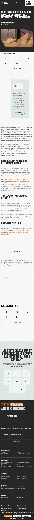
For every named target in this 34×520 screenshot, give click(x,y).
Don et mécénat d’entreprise (24, 475)
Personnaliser (26, 516)
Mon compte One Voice (7, 506)
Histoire (19, 452)
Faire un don (4, 475)
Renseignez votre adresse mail (12, 434)
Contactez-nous (21, 508)
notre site (9, 232)
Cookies (3, 510)
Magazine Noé (21, 488)
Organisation (4, 453)
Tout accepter (8, 516)
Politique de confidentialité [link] (17, 518)
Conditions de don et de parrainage (23, 506)
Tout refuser (17, 516)
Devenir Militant (5, 476)
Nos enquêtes (20, 487)
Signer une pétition (22, 478)
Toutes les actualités (9, 53)
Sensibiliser (4, 478)
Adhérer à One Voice (22, 476)
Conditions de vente (6, 508)
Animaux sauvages (22, 464)
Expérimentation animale (23, 462)
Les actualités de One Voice (8, 487)
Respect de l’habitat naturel (24, 466)
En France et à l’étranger (23, 453)
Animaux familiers (6, 466)
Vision (3, 452)
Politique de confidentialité (24, 504)
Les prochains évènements (8, 488)
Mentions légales (5, 504)
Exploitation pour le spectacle (6, 463)
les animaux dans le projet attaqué (17, 181)
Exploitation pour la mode (8, 464)
